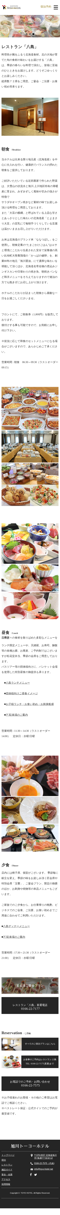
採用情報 (6, 1184)
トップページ (8, 1155)
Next (55, 25)
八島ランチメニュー (18, 682)
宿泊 (4, 1160)
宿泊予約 (45, 6)
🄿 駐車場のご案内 (17, 714)
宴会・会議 (7, 1174)
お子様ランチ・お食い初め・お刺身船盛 (30, 704)
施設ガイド (7, 1169)
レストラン (7, 1165)
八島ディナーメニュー (16, 926)
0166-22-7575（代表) (44, 1163)
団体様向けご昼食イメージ (22, 693)
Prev (4, 25)
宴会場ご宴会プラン (30, 985)
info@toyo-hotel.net (43, 1169)
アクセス (6, 1179)
